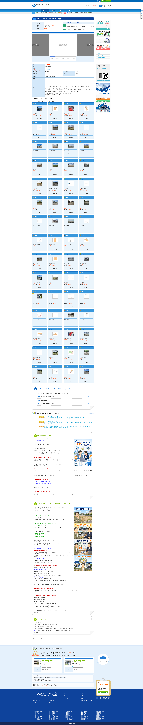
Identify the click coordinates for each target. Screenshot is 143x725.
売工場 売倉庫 (71, 12)
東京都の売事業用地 (37, 719)
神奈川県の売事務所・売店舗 (53, 718)
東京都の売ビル (36, 717)
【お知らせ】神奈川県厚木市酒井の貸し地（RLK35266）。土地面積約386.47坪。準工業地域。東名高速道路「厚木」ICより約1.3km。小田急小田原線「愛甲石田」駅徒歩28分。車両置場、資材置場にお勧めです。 (68, 427)
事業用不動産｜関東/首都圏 (38, 699)
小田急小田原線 (48, 69)
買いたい (62, 10)
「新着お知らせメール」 (65, 493)
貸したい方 (66, 695)
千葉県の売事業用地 (83, 719)
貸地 (60, 12)
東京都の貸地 (36, 715)
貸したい (53, 10)
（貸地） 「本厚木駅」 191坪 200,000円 (51, 421)
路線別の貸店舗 (98, 713)
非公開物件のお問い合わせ (129, 24)
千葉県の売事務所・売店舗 (84, 718)
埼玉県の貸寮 (67, 714)
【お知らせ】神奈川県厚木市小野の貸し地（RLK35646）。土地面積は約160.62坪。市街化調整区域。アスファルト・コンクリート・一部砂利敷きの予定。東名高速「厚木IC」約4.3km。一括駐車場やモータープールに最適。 (68, 418)
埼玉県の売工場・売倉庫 (69, 716)
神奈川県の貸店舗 (52, 713)
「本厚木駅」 (53, 69)
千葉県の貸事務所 (83, 712)
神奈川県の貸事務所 (52, 712)
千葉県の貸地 (82, 715)
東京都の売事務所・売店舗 (38, 718)
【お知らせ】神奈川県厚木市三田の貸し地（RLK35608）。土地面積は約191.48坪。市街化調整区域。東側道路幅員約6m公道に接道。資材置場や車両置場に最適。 (68, 423)
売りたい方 (66, 698)
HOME (36, 10)
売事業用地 (91, 12)
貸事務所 (46, 12)
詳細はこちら (103, 80)
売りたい (70, 10)
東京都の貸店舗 (36, 713)
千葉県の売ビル (83, 717)
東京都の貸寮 (36, 714)
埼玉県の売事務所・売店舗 (69, 718)
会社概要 (88, 5)
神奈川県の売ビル (52, 717)
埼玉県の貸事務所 (68, 712)
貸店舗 (51, 12)
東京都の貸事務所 (37, 712)
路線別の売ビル (98, 717)
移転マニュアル (100, 55)
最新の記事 (51, 702)
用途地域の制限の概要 (101, 57)
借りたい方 (66, 693)
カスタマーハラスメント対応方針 (86, 700)
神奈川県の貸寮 (51, 714)
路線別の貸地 (98, 715)
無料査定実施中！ (107, 0)
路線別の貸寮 (98, 714)
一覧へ (91, 413)
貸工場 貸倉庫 (39, 12)
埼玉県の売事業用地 (68, 719)
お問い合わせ (35, 702)
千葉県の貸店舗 (83, 713)
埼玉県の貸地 (67, 715)
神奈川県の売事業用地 (52, 719)
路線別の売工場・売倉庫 (100, 716)
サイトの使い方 (100, 53)
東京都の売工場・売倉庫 (38, 716)
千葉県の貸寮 (82, 714)
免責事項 (82, 698)
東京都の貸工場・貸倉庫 (38, 711)
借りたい (45, 10)
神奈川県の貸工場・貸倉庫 (53, 711)
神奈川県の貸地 (51, 715)
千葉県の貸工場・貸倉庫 (84, 711)
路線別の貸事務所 (98, 712)
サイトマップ (51, 699)
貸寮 (56, 12)
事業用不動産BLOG (101, 59)
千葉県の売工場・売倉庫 (84, 716)
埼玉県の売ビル (67, 717)
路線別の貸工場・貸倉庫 (100, 711)
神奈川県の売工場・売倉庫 (53, 716)
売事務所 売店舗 (84, 12)
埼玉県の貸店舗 (67, 713)
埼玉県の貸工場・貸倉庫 (69, 711)
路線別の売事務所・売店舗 (100, 718)
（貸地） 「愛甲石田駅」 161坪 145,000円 (51, 416)
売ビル (77, 12)
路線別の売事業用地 (99, 719)
